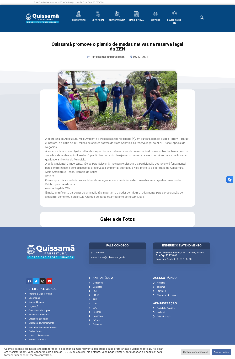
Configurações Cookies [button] (195, 352)
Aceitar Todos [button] (221, 352)
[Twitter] (36, 281)
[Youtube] (49, 281)
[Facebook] (29, 281)
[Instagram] (43, 281)
